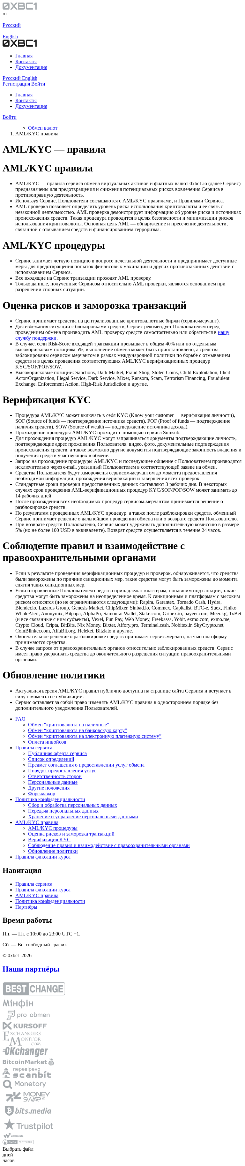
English (10, 36)
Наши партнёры (31, 969)
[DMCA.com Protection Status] (18, 1143)
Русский (12, 25)
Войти (10, 117)
